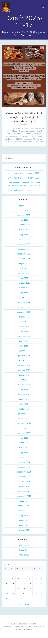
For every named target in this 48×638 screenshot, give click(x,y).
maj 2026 (24, 220)
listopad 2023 (24, 360)
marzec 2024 (24, 341)
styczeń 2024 (24, 350)
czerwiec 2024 (24, 326)
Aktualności (24, 545)
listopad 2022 (24, 418)
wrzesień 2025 (24, 258)
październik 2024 (24, 312)
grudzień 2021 (24, 462)
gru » (27, 604)
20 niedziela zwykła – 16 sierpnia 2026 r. (24, 178)
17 (12, 588)
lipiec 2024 (24, 321)
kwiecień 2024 (24, 336)
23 (7, 593)
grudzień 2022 (24, 413)
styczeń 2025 (24, 297)
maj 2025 (24, 278)
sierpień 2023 (24, 375)
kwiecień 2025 (24, 283)
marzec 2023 (24, 399)
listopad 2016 (24, 510)
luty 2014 (24, 515)
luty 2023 (24, 404)
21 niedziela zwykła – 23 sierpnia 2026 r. (24, 173)
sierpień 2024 (24, 317)
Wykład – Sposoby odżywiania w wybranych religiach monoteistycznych (24, 117)
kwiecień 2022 (24, 443)
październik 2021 (24, 472)
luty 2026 (24, 234)
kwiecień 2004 (24, 530)
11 (18, 583)
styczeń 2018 (24, 501)
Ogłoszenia (24, 555)
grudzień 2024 (24, 302)
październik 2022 (24, 423)
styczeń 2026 (24, 239)
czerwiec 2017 (24, 506)
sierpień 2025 (24, 263)
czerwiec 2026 (24, 215)
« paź (21, 604)
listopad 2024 (24, 307)
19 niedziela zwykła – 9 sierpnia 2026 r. (24, 190)
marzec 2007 (24, 525)
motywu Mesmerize (24, 629)
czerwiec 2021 (24, 481)
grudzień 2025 (24, 244)
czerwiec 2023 (24, 384)
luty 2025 (24, 292)
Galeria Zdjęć (24, 550)
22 (41, 588)
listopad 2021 (24, 467)
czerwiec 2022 (24, 433)
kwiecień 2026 (24, 225)
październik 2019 (24, 496)
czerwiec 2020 (24, 486)
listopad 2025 (24, 249)
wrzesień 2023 (24, 370)
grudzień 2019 (24, 491)
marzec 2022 (24, 447)
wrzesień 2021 (24, 476)
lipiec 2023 (24, 380)
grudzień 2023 (24, 355)
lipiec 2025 (24, 268)
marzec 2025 (24, 287)
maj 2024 (24, 331)
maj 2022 (24, 438)
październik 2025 (24, 254)
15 (41, 583)
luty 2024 (24, 346)
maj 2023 (24, 389)
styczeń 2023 (24, 409)
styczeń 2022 (24, 457)
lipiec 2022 (24, 428)
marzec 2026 (24, 229)
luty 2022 (24, 452)
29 (41, 593)
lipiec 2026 (24, 210)
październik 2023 (24, 365)
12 (24, 583)
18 (18, 588)
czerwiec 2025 (24, 273)
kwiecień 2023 (24, 394)
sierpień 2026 (24, 205)
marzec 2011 (24, 520)
